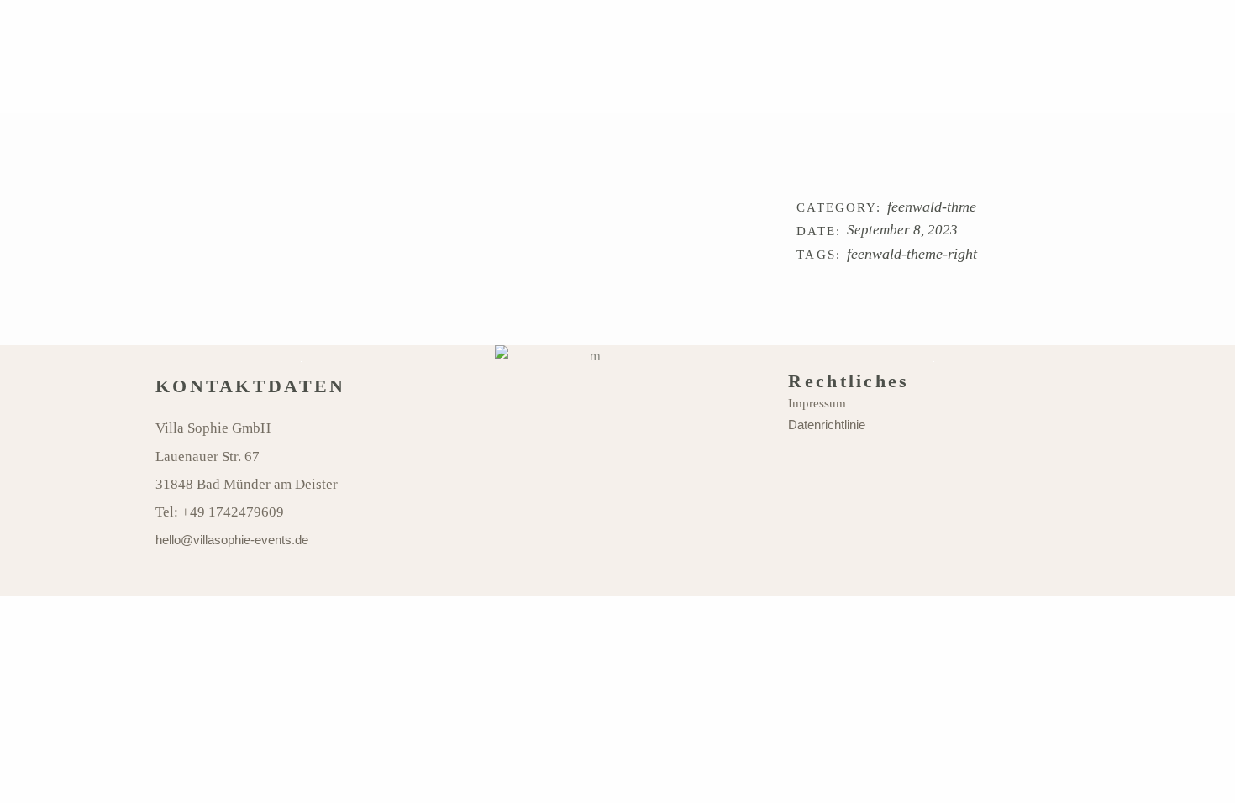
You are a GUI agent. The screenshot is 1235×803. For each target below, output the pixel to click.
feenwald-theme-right (912, 254)
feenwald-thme (931, 207)
